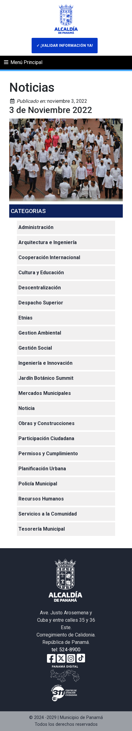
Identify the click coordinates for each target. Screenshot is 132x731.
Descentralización (39, 288)
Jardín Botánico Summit (45, 378)
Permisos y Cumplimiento (48, 453)
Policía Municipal (37, 484)
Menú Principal (25, 62)
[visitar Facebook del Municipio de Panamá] (51, 658)
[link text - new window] (71, 658)
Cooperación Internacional (49, 257)
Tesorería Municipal (41, 529)
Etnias (25, 318)
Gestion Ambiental (39, 333)
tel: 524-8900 (66, 650)
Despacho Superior (40, 303)
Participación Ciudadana (46, 438)
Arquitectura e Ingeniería (47, 242)
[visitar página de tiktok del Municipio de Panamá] (80, 658)
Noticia (26, 408)
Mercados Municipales (44, 393)
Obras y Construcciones (46, 423)
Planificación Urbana (42, 469)
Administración (35, 227)
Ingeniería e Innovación (45, 363)
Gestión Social (35, 348)
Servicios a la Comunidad (47, 514)
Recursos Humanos (41, 499)
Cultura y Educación (41, 272)
